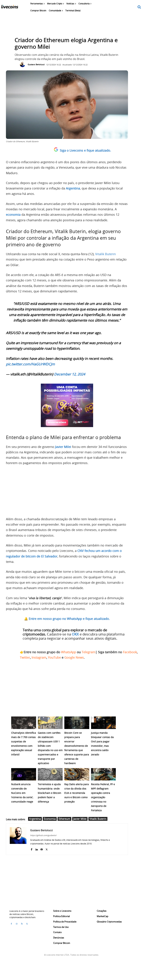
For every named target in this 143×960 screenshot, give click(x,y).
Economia (50, 818)
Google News (74, 657)
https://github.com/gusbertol (43, 835)
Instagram (39, 657)
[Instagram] (16, 924)
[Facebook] (31, 848)
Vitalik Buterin (105, 254)
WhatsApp (68, 652)
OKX (75, 634)
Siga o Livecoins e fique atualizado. (85, 150)
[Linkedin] (36, 848)
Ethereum (64, 818)
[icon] (139, 7)
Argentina (35, 818)
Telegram (88, 652)
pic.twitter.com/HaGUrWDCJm (30, 364)
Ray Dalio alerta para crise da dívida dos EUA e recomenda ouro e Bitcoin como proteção (76, 793)
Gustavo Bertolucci (36, 64)
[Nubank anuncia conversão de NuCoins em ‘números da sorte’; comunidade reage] (23, 774)
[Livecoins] (9, 7)
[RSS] (22, 924)
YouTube (54, 657)
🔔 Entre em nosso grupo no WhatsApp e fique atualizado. (67, 619)
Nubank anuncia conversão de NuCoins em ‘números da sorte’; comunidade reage (22, 793)
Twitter (25, 657)
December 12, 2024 (69, 374)
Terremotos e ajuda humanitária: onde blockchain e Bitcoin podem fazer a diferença (49, 793)
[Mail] (41, 848)
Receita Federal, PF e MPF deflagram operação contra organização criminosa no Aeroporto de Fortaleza (103, 797)
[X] (46, 848)
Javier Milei (79, 818)
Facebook (130, 652)
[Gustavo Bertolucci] (23, 64)
